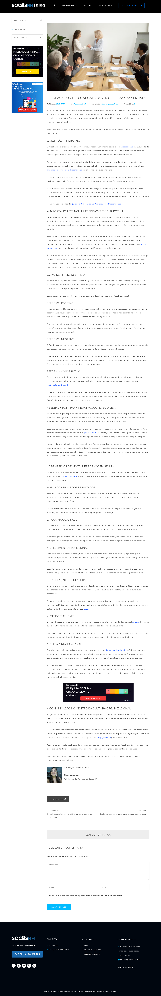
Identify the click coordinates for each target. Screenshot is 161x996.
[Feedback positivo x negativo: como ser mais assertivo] (98, 57)
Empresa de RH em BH (59, 991)
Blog (86, 946)
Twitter (14, 966)
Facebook (19, 966)
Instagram (34, 966)
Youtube (24, 966)
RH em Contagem (111, 991)
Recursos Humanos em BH (77, 991)
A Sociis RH (53, 945)
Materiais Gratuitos (92, 950)
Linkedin (29, 966)
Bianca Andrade (80, 104)
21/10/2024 (60, 104)
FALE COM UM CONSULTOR (131, 5)
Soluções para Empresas (59, 950)
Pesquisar (41, 20)
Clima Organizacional (109, 104)
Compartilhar (57, 799)
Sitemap (47, 991)
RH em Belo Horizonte (95, 991)
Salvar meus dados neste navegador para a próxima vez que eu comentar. (86, 896)
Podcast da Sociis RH (92, 954)
